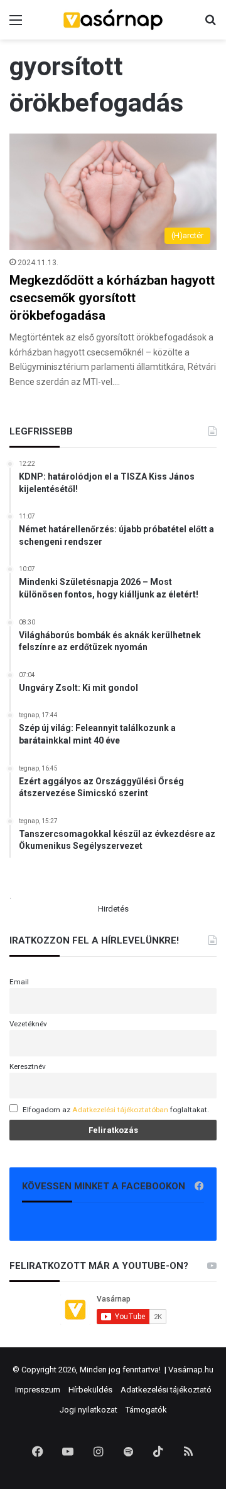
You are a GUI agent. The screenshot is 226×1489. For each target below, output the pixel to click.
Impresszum (37, 1389)
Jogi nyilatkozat (88, 1409)
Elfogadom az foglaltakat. (116, 1109)
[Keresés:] (210, 25)
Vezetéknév (28, 1023)
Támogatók (146, 1409)
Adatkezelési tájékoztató (166, 1389)
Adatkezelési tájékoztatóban (120, 1109)
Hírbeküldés (90, 1389)
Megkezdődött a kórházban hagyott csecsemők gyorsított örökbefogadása (112, 298)
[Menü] (15, 25)
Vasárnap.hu (190, 1369)
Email (19, 981)
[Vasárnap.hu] (113, 20)
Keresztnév (27, 1066)
